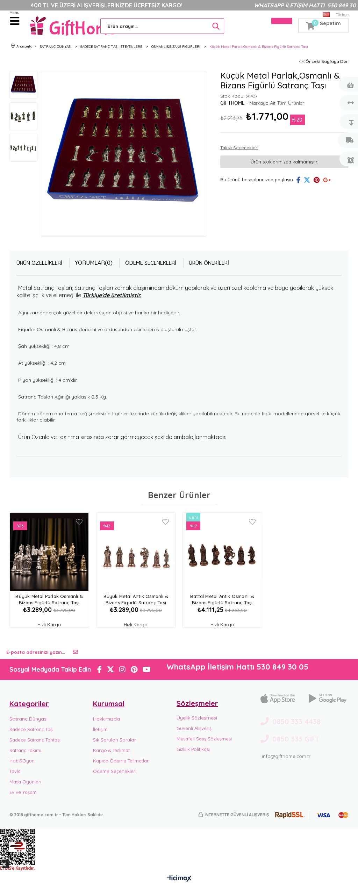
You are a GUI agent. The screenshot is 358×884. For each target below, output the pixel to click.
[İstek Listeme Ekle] (348, 84)
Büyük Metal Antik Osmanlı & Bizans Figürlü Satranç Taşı (135, 599)
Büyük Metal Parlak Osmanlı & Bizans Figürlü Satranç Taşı (49, 599)
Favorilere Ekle (79, 522)
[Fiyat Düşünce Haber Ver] (348, 121)
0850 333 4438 (296, 721)
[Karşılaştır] (348, 103)
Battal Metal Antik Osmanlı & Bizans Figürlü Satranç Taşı (222, 599)
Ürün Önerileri (209, 263)
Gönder (75, 652)
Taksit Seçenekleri (239, 147)
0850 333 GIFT (296, 739)
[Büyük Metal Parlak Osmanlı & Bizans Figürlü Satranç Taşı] (49, 552)
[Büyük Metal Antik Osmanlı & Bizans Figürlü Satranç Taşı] (136, 552)
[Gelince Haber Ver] (348, 159)
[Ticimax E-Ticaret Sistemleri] (179, 878)
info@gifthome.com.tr (286, 756)
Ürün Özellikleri (39, 263)
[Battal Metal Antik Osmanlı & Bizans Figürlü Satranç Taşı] (222, 552)
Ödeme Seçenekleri (150, 263)
